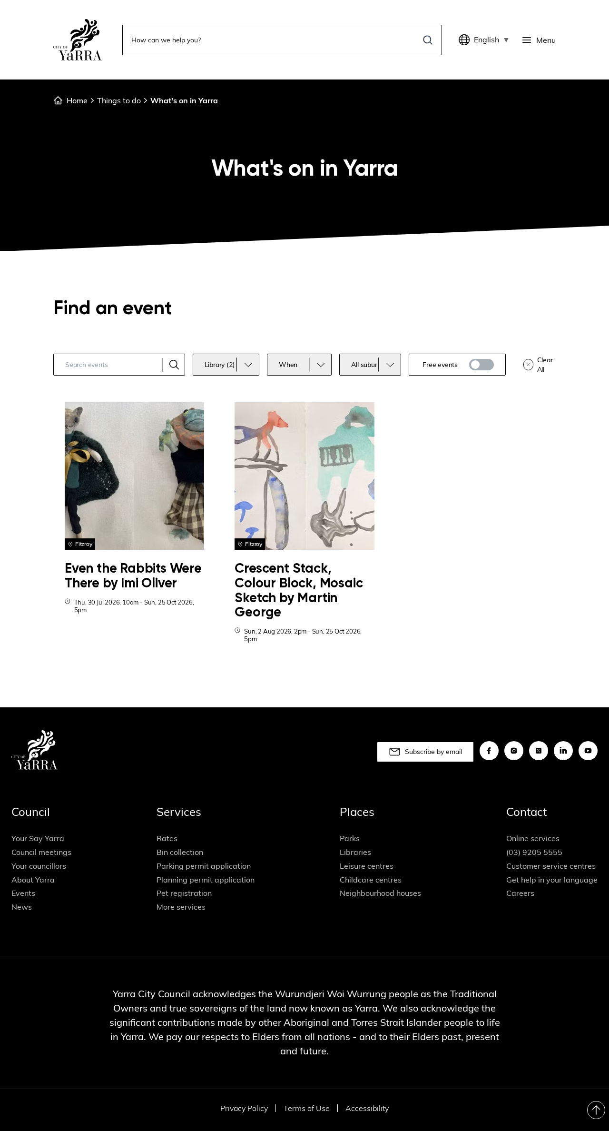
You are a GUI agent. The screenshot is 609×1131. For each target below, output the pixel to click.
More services (181, 907)
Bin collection (180, 852)
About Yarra (33, 879)
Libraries (355, 852)
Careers (520, 893)
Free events (440, 364)
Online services (533, 838)
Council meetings (41, 852)
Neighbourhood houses (380, 893)
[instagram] (513, 750)
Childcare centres (371, 879)
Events (23, 893)
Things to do (119, 100)
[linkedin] (563, 750)
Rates (167, 838)
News (21, 907)
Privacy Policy (244, 1108)
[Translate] (466, 40)
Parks (350, 838)
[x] (538, 750)
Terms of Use (307, 1108)
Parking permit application (204, 866)
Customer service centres (551, 866)
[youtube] (588, 750)
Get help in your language (552, 879)
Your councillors (38, 866)
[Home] (77, 39)
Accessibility (367, 1108)
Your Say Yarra (37, 838)
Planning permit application (206, 879)
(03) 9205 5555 (534, 852)
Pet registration (184, 893)
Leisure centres (366, 866)
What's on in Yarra (184, 100)
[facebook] (489, 750)
